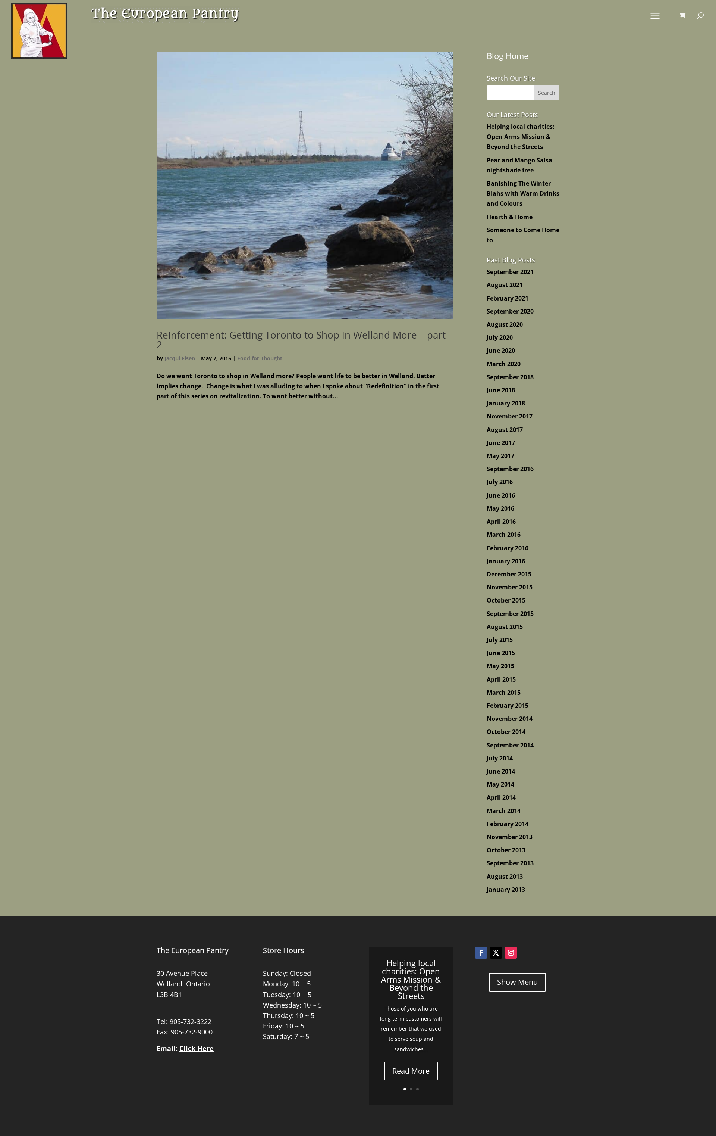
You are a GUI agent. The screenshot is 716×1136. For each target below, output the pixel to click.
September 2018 (510, 377)
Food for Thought (259, 358)
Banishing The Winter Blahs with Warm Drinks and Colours (523, 193)
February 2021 (507, 298)
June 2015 (501, 653)
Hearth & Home (510, 217)
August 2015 (505, 627)
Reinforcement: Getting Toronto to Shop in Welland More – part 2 (301, 339)
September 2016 (510, 469)
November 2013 (510, 837)
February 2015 (507, 705)
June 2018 (501, 390)
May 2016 (500, 508)
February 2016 (507, 548)
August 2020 (505, 324)
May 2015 (500, 666)
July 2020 (500, 337)
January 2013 (506, 890)
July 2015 (500, 640)
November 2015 (510, 587)
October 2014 (506, 732)
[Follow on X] (496, 953)
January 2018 (506, 403)
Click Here (196, 1048)
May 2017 (500, 456)
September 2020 (510, 311)
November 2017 (510, 416)
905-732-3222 (190, 1021)
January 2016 (506, 561)
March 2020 (504, 364)
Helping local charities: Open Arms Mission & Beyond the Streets (521, 136)
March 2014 (504, 811)
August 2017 (505, 430)
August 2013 (505, 876)
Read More (411, 1071)
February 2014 (507, 824)
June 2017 (501, 443)
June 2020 (501, 350)
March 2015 (504, 692)
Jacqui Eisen (179, 358)
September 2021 (510, 272)
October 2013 (506, 850)
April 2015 (501, 679)
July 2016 (500, 482)
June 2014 (501, 771)
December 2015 (509, 574)
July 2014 (500, 758)
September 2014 (510, 745)
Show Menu (517, 982)
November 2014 (510, 719)
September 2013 (510, 863)
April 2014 (501, 797)
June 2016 (501, 495)
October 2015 (506, 600)
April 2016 (501, 521)
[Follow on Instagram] (511, 953)
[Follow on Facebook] (481, 953)
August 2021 (505, 285)
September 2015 (510, 614)
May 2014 (500, 784)
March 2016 (504, 534)
